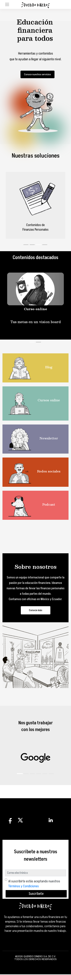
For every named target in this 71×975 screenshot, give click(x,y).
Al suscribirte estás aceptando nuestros (34, 884)
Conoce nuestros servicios (37, 74)
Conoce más (35, 610)
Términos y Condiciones (23, 886)
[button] (20, 773)
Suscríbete (36, 893)
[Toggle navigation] (7, 4)
